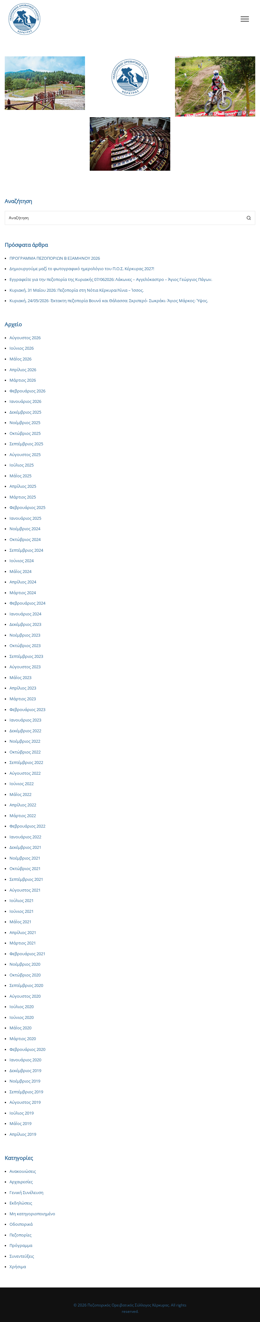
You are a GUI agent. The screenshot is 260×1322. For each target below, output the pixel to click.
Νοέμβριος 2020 (25, 964)
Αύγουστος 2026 (25, 337)
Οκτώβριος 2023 (25, 645)
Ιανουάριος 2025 (25, 518)
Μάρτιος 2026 (23, 380)
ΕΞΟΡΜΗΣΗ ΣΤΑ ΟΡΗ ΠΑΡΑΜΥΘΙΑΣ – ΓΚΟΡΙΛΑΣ (130, 79)
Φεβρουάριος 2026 (27, 391)
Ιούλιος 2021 (22, 900)
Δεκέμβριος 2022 (25, 731)
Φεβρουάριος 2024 (27, 603)
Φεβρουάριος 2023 (27, 709)
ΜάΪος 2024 (20, 571)
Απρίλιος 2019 (23, 1134)
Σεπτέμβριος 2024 (26, 550)
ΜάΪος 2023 (20, 677)
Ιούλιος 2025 (22, 465)
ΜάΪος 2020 (20, 1028)
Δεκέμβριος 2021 (25, 847)
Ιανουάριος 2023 (25, 720)
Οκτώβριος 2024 (25, 539)
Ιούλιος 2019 (22, 1113)
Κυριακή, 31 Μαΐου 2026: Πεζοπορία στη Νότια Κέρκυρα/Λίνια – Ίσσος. (77, 290)
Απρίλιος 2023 (23, 688)
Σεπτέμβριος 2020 (26, 985)
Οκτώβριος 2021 (25, 868)
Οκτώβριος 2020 (25, 975)
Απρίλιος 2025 (23, 486)
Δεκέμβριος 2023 (25, 624)
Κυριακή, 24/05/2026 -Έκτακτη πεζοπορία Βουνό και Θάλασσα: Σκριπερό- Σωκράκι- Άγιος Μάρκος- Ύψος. (109, 300)
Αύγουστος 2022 (25, 773)
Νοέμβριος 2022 (25, 741)
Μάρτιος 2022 (23, 815)
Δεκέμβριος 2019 (25, 1070)
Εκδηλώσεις (21, 1203)
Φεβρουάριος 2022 (27, 826)
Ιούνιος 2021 (22, 911)
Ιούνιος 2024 (22, 560)
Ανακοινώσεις (33, 99)
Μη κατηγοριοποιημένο (32, 1214)
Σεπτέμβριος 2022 (26, 762)
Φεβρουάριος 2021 (27, 954)
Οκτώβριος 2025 (25, 433)
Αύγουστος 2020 (25, 996)
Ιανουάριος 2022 (25, 837)
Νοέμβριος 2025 (25, 422)
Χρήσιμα (18, 1266)
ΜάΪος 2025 (20, 476)
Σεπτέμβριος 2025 (26, 444)
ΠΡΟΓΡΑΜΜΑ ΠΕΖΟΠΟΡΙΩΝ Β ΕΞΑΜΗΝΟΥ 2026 (55, 258)
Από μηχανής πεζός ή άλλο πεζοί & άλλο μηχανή (215, 88)
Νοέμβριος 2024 (25, 528)
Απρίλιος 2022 (23, 805)
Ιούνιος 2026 (22, 348)
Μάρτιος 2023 (23, 699)
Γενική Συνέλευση (26, 1192)
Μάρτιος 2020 (23, 1038)
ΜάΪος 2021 (20, 922)
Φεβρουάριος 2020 (27, 1049)
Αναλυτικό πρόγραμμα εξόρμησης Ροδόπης (45, 84)
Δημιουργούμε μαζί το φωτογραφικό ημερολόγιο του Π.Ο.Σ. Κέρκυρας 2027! (82, 268)
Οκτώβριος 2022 (25, 752)
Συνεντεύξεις (22, 1256)
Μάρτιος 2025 (23, 497)
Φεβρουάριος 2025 (27, 507)
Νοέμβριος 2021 (25, 858)
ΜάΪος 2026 (20, 359)
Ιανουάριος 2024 (25, 614)
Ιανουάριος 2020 (25, 1060)
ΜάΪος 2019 (20, 1123)
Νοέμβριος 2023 (25, 635)
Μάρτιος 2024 (23, 592)
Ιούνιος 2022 (22, 783)
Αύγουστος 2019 (25, 1102)
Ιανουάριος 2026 (25, 401)
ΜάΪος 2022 (20, 794)
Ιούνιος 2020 (22, 1017)
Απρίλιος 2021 (23, 932)
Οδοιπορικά (21, 1224)
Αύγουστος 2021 (25, 890)
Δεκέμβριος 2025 (25, 412)
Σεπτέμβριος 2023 (26, 656)
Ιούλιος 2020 (22, 1006)
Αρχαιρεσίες (21, 1182)
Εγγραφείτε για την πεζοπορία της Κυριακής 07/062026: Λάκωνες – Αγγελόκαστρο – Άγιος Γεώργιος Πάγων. (111, 279)
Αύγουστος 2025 (25, 454)
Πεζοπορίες (58, 99)
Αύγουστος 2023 (25, 667)
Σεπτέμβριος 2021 (26, 879)
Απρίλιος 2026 (23, 369)
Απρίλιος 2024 (23, 582)
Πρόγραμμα (21, 1245)
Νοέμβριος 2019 (25, 1081)
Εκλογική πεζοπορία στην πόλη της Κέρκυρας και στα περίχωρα (130, 145)
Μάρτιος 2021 (23, 943)
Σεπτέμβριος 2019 (26, 1092)
